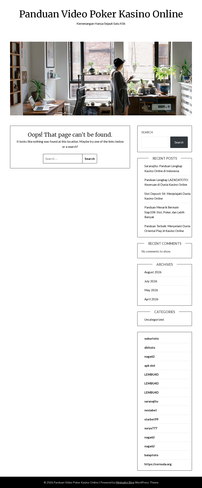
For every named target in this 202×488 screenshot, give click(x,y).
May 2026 (151, 290)
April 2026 (151, 299)
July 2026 (150, 281)
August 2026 (153, 272)
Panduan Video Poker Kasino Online (101, 14)
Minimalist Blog (125, 482)
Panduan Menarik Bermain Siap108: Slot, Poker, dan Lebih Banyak (164, 212)
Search (147, 132)
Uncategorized (154, 319)
